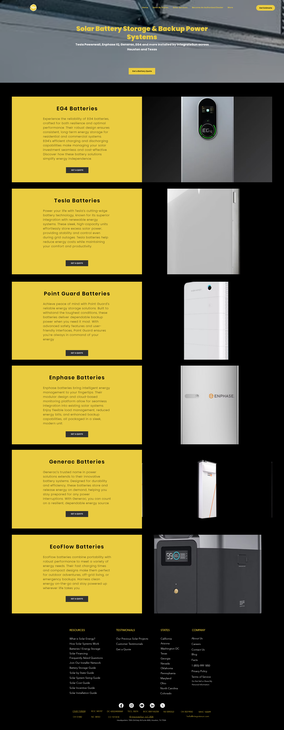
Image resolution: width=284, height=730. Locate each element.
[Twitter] (162, 705)
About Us (197, 638)
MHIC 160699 (205, 712)
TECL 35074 (133, 711)
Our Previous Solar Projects (132, 638)
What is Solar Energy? (82, 638)
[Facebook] (121, 705)
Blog (194, 654)
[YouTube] (141, 705)
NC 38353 (95, 717)
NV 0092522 (168, 711)
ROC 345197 (97, 711)
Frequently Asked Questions (86, 658)
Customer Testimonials (129, 644)
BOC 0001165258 (151, 711)
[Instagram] (131, 705)
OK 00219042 (187, 711)
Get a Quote (123, 649)
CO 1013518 (113, 717)
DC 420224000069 (115, 711)
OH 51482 (77, 717)
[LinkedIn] (152, 705)
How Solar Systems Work (84, 643)
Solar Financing (79, 653)
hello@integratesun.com (198, 716)
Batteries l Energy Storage (85, 648)
